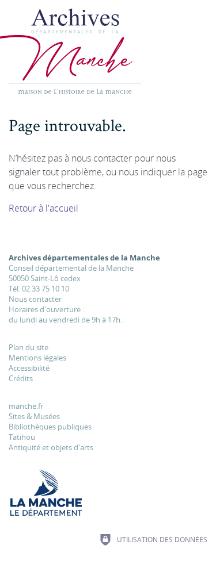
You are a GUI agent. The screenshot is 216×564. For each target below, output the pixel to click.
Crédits (21, 378)
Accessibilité (29, 368)
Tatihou (22, 437)
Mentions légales (37, 357)
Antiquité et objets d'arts (51, 447)
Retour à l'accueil (43, 208)
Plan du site (28, 347)
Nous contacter (35, 299)
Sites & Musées (34, 416)
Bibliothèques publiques (50, 426)
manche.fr (26, 406)
